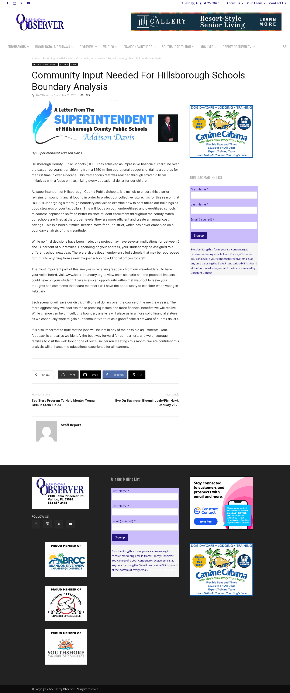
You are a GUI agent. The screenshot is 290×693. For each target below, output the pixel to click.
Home (35, 58)
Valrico (108, 46)
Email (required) (203, 219)
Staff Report (43, 95)
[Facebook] (7, 3)
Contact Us (277, 3)
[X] (21, 3)
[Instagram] (14, 3)
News (74, 64)
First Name (199, 189)
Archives (206, 46)
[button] (285, 47)
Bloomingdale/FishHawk (52, 46)
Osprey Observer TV (237, 46)
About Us (233, 3)
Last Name (199, 204)
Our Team (254, 3)
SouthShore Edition (176, 46)
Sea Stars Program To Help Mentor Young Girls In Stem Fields (63, 403)
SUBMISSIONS (16, 46)
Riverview (87, 46)
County (64, 64)
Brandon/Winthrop (138, 46)
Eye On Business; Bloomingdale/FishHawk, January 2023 (147, 403)
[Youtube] (28, 3)
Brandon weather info (221, 318)
